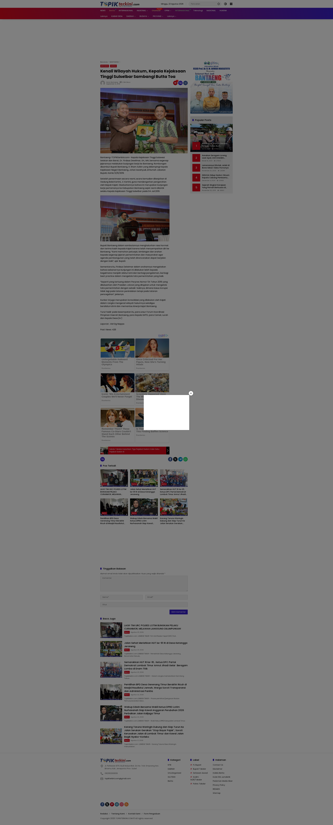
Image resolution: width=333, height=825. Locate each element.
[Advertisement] (166, 412)
